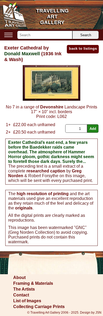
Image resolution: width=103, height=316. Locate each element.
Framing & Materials (33, 283)
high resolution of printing (43, 193)
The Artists (24, 289)
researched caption (45, 171)
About (19, 277)
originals (23, 208)
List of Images (27, 301)
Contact (21, 295)
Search (85, 35)
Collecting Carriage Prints (39, 306)
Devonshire (51, 107)
